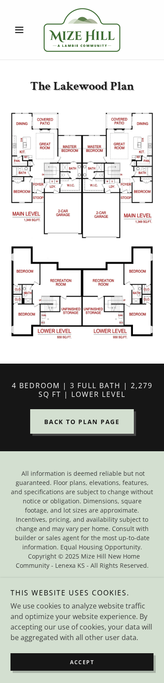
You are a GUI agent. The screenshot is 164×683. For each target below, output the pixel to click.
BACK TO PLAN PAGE (82, 422)
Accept (82, 662)
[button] (21, 30)
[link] (82, 30)
